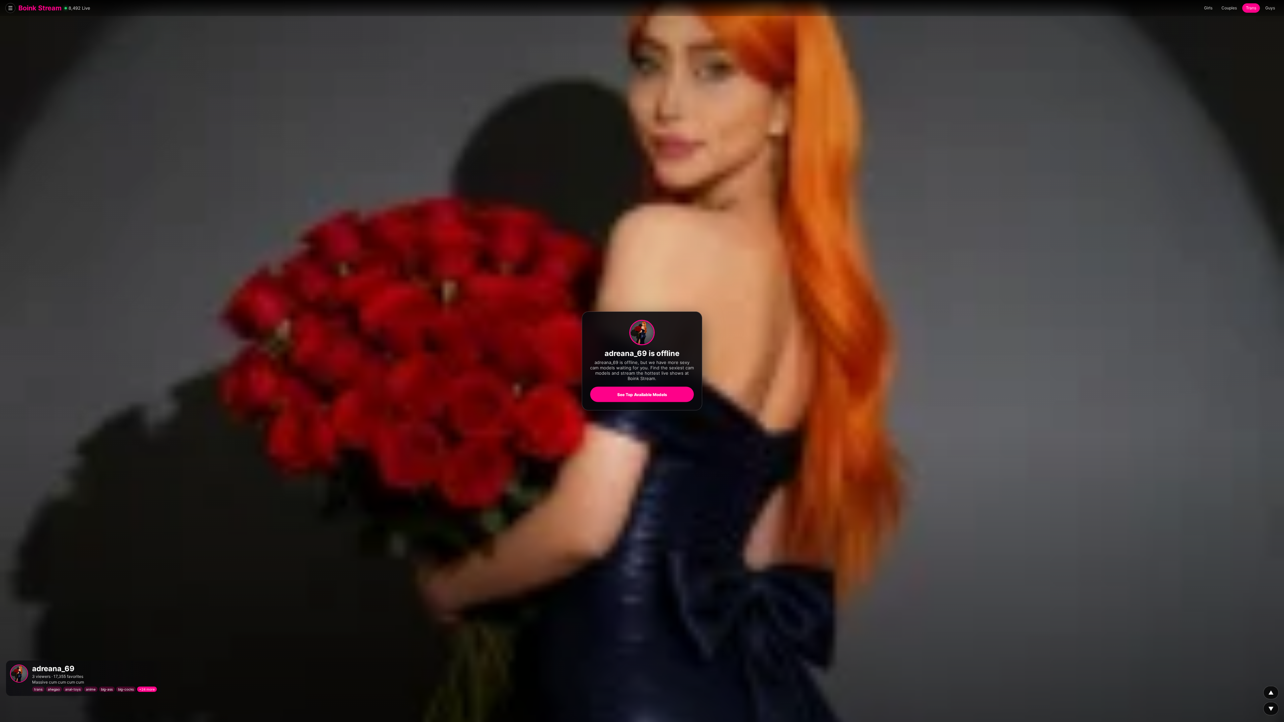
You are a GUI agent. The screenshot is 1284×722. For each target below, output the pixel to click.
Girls (1208, 7)
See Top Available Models (642, 394)
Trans (1251, 7)
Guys (1270, 7)
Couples (1229, 7)
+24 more (147, 689)
